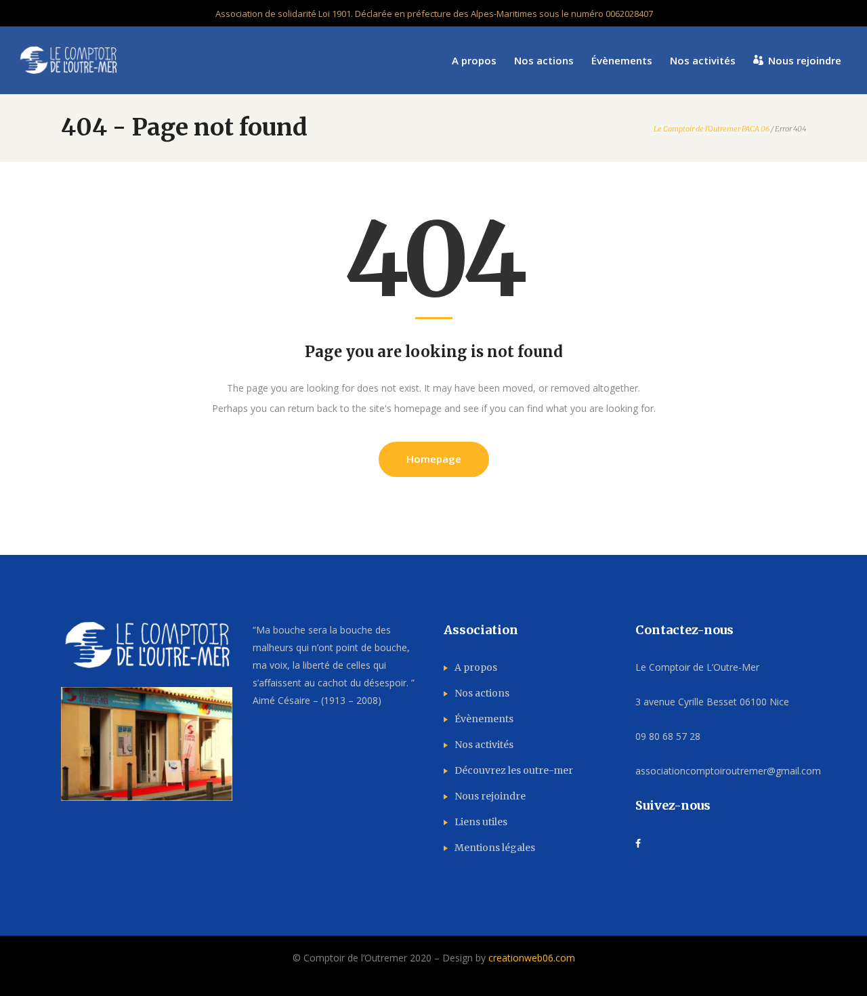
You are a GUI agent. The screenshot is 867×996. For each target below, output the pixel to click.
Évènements (483, 719)
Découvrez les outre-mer (513, 770)
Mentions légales (494, 848)
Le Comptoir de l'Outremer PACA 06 (711, 129)
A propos (475, 667)
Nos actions (481, 693)
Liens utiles (480, 822)
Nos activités (483, 745)
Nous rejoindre (490, 796)
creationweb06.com (531, 957)
